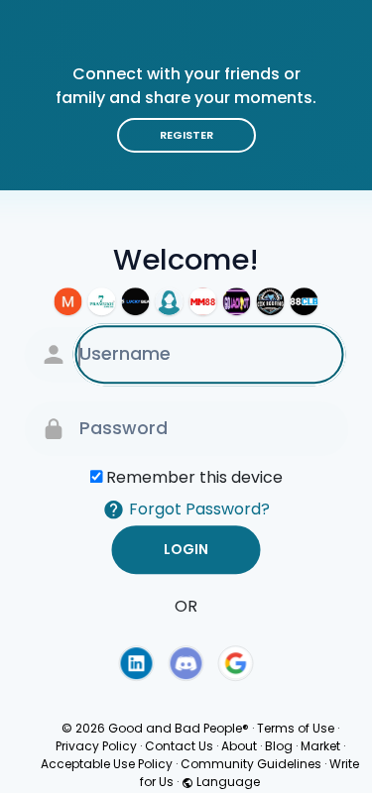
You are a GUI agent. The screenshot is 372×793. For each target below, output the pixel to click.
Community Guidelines (251, 763)
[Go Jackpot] (237, 301)
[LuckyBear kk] (136, 301)
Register (186, 135)
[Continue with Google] (236, 663)
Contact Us (179, 745)
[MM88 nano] (203, 301)
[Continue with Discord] (186, 663)
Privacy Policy (96, 745)
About (239, 745)
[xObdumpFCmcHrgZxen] (170, 301)
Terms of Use (295, 728)
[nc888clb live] (304, 301)
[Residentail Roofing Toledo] (271, 301)
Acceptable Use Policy (107, 763)
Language (226, 781)
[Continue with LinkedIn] (136, 663)
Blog (279, 745)
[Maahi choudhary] (68, 301)
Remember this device (194, 477)
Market (320, 745)
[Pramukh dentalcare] (102, 301)
